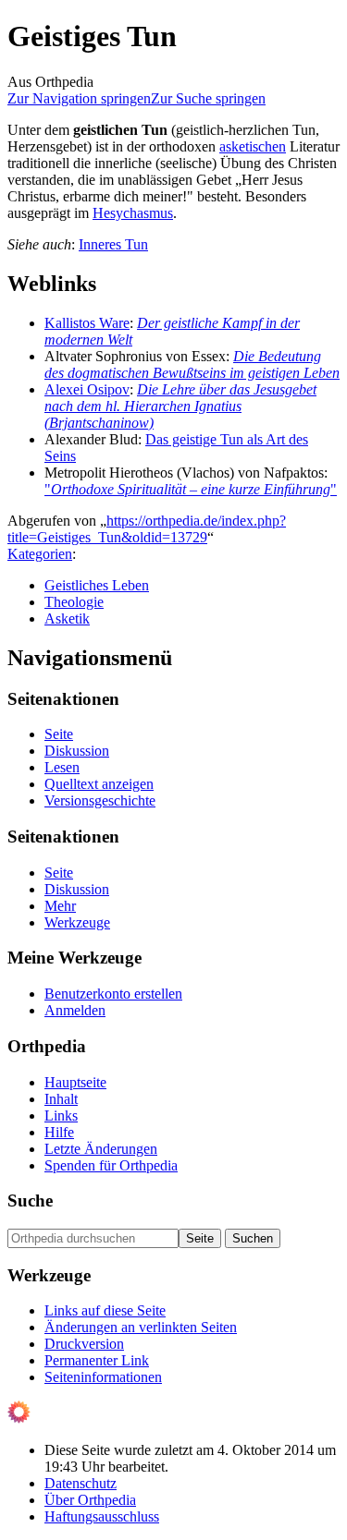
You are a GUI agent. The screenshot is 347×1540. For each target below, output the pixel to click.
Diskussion (76, 750)
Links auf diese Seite (105, 1310)
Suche (30, 1200)
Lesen (62, 767)
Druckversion (84, 1344)
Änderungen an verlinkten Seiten (140, 1327)
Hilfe (59, 1132)
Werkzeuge (77, 922)
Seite (58, 734)
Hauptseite (75, 1082)
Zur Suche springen (208, 98)
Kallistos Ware (87, 323)
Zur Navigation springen (79, 98)
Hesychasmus (133, 213)
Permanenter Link (96, 1360)
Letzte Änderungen (100, 1149)
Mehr (60, 906)
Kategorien (39, 554)
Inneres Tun (113, 244)
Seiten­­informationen (103, 1377)
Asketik (67, 618)
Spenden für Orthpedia (111, 1165)
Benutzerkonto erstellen (113, 993)
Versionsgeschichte (99, 800)
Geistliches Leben (96, 585)
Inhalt (61, 1099)
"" (190, 489)
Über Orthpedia (90, 1500)
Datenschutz (80, 1483)
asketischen (252, 146)
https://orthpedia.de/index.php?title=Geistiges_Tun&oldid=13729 (146, 529)
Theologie (74, 602)
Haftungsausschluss (101, 1516)
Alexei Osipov (87, 389)
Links (61, 1115)
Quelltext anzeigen (99, 784)
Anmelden (74, 1010)
